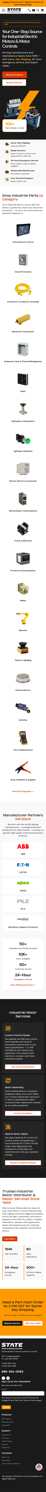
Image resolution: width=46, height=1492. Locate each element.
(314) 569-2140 (9, 1363)
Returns (5, 1444)
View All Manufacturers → (23, 985)
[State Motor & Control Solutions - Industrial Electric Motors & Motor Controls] (12, 1346)
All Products (7, 1419)
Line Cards (6, 1460)
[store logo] (14, 10)
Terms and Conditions (11, 1463)
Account (5, 1438)
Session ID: (6, 1447)
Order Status (7, 1441)
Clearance (6, 1425)
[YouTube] (8, 1378)
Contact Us (6, 1435)
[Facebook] (3, 1378)
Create (6, 2)
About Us (5, 1457)
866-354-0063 (12, 1371)
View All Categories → (23, 791)
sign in (28, 2)
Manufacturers (8, 1422)
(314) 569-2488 (9, 1366)
